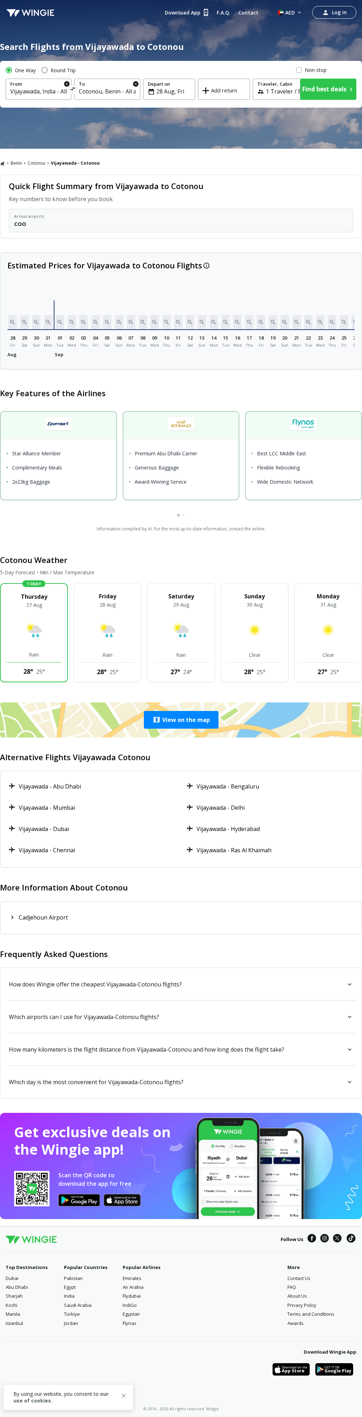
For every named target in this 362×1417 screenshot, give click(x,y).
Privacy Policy (301, 1305)
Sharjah (14, 1296)
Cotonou (36, 163)
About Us (297, 1296)
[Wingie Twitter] (337, 1239)
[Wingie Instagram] (324, 1239)
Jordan (71, 1323)
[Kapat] (123, 1396)
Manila (13, 1314)
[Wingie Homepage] (30, 12)
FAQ (291, 1287)
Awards (295, 1323)
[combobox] (38, 91)
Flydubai (132, 1296)
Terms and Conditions (310, 1314)
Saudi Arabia (78, 1305)
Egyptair (131, 1314)
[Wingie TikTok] (351, 1239)
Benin (16, 163)
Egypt (70, 1287)
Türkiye (72, 1314)
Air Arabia (133, 1287)
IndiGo (130, 1305)
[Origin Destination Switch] (73, 90)
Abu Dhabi (17, 1287)
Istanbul (14, 1323)
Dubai (12, 1278)
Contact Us (298, 1278)
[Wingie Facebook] (312, 1239)
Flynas (129, 1323)
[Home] (2, 163)
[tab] (178, 515)
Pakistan (73, 1278)
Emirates (132, 1278)
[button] (12, 322)
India (69, 1296)
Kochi (11, 1305)
